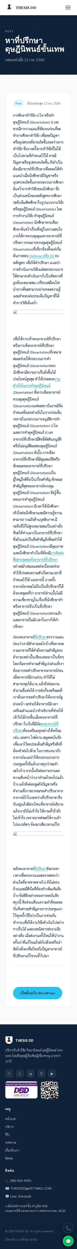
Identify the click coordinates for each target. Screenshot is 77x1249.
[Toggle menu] (68, 8)
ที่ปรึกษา (40, 637)
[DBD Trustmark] (21, 1090)
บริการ (9, 1127)
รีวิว (7, 1135)
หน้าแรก (10, 1119)
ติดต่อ (9, 1158)
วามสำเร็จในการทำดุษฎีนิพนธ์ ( (36, 386)
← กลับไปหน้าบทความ (37, 977)
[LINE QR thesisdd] (49, 1090)
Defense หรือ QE (42, 256)
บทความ (10, 1142)
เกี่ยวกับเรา (12, 1150)
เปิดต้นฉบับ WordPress (37, 993)
